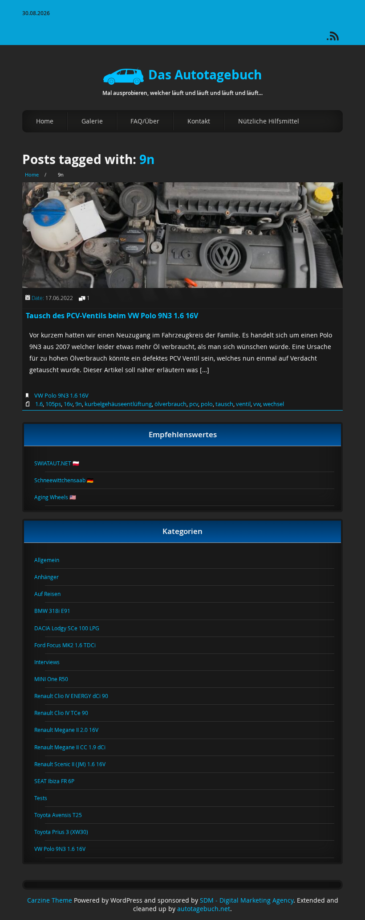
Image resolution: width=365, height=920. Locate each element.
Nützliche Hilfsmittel (268, 121)
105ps (53, 404)
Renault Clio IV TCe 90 (66, 712)
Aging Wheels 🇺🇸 (60, 497)
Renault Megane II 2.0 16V (71, 729)
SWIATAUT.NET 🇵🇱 (62, 463)
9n (146, 159)
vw (256, 404)
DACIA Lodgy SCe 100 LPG (72, 628)
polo (207, 404)
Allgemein (52, 559)
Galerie (92, 121)
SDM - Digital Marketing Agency (246, 900)
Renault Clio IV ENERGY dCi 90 (76, 695)
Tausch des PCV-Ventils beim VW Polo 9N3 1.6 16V (112, 315)
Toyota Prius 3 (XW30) (66, 831)
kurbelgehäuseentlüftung (118, 404)
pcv (193, 404)
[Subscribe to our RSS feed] (338, 39)
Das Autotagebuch (205, 74)
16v (68, 404)
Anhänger (52, 576)
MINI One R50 (56, 678)
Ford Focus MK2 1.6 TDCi (70, 645)
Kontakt (198, 121)
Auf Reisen (53, 593)
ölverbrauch (170, 404)
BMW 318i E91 (57, 610)
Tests (46, 797)
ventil (243, 404)
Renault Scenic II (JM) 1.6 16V (75, 764)
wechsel (273, 404)
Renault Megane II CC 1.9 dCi (75, 747)
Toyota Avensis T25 (63, 814)
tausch (224, 404)
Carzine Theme (49, 900)
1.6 (39, 404)
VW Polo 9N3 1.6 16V (61, 395)
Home (44, 121)
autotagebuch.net (203, 909)
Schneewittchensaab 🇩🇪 (69, 480)
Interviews (52, 661)
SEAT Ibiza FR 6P (59, 780)
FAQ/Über (144, 121)
